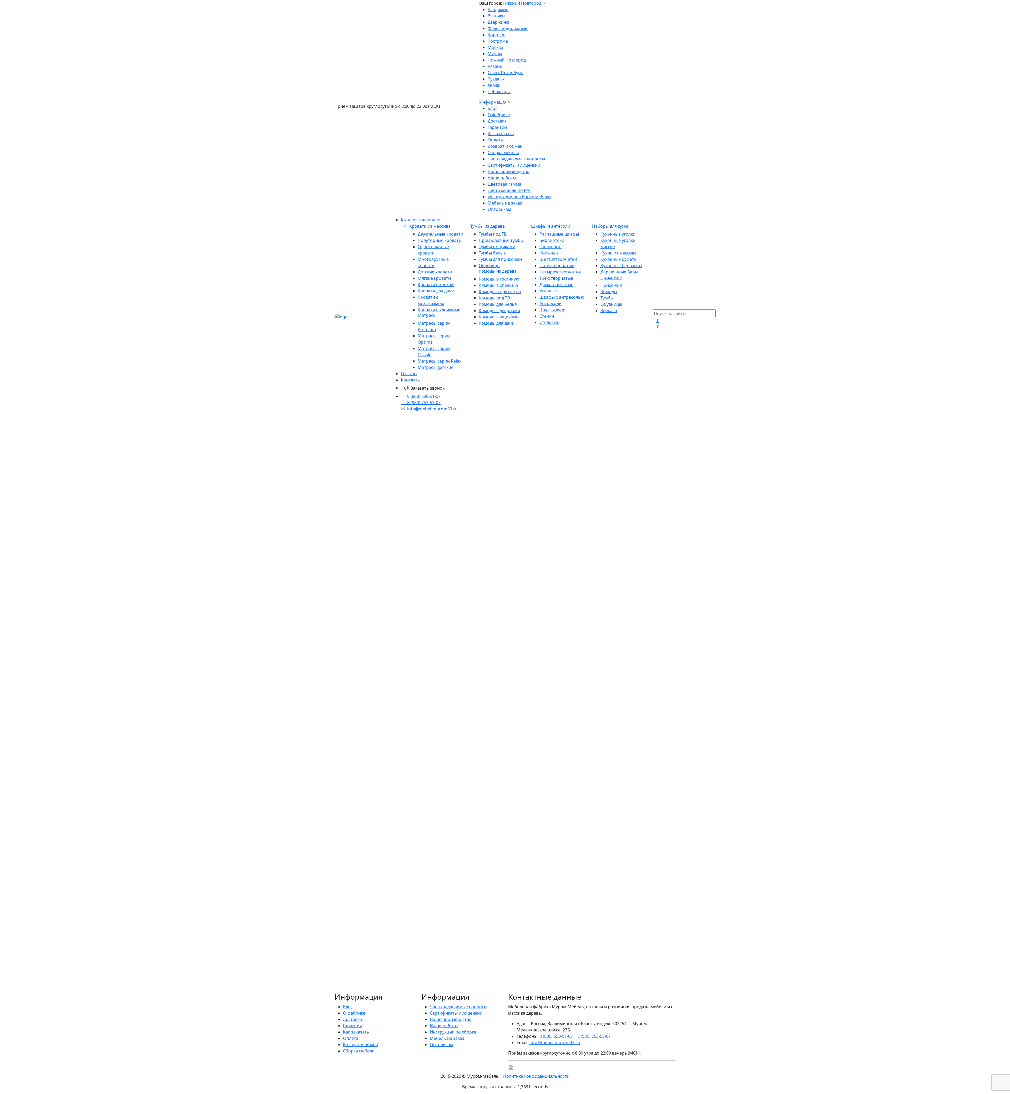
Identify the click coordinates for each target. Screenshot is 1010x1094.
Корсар (370, 894)
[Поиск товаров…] (656, 306)
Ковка (374, 881)
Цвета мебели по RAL (509, 190)
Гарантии (497, 127)
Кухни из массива (618, 253)
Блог (492, 108)
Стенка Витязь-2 (537, 716)
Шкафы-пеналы (367, 575)
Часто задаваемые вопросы (516, 159)
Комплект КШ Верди (457, 583)
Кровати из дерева (363, 525)
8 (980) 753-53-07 (424, 402)
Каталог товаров (418, 220)
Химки (494, 85)
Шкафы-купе (552, 310)
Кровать (343, 799)
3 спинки (382, 856)
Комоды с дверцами (499, 310)
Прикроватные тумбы (501, 240)
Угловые (548, 291)
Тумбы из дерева (487, 226)
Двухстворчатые (556, 284)
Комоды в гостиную (499, 279)
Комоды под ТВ (494, 298)
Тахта (409, 805)
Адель (396, 900)
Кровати (343, 881)
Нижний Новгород (522, 3)
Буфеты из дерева (369, 620)
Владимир (498, 9)
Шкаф (366, 805)
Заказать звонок (428, 388)
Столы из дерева (360, 733)
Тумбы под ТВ (493, 234)
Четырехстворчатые (560, 272)
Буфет (369, 824)
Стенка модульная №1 (635, 746)
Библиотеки (551, 240)
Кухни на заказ (358, 758)
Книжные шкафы (368, 563)
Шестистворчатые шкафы (378, 607)
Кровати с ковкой (436, 284)
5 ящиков (395, 862)
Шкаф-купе (360, 856)
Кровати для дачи (436, 291)
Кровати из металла (363, 531)
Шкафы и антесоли (550, 226)
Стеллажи (549, 322)
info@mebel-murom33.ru (432, 409)
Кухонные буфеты (618, 259)
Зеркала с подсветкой (366, 777)
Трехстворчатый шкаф (379, 830)
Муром (495, 54)
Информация (493, 102)
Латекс (360, 881)
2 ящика (399, 837)
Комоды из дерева (498, 271)
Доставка (497, 121)
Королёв (496, 35)
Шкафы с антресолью (561, 297)
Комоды (608, 291)
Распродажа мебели (364, 752)
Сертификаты (348, 894)
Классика (393, 849)
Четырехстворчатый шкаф (362, 900)
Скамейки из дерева (363, 746)
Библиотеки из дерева (374, 556)
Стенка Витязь (447, 685)
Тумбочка (391, 881)
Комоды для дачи (496, 323)
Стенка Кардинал (626, 607)
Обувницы (489, 265)
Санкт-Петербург (505, 72)
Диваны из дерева (361, 765)
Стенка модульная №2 (461, 740)
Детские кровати (435, 272)
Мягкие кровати (434, 278)
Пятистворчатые (556, 265)
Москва (495, 47)
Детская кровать (391, 875)
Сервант (400, 818)
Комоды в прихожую (500, 291)
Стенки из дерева (369, 639)
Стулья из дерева (361, 739)
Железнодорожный (508, 28)
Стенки (546, 316)
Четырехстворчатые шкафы (380, 594)
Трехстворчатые (556, 278)
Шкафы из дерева (509, 483)
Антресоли (550, 303)
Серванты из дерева (372, 632)
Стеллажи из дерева (372, 664)
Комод (341, 856)
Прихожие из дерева (365, 689)
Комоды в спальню (498, 285)
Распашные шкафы (559, 234)
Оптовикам (499, 209)
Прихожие (611, 277)
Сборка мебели (503, 152)
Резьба (381, 887)
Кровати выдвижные (439, 310)
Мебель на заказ (505, 203)
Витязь (378, 799)
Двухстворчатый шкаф (358, 812)
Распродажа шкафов (372, 683)
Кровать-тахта (387, 805)
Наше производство (508, 171)
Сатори (352, 849)
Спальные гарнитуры (365, 702)
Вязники (496, 16)
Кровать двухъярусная (358, 843)
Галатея (342, 837)
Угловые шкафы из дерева (378, 613)
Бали (340, 830)
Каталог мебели (509, 471)
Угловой (355, 875)
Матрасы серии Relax (439, 361)
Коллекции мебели (363, 695)
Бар (369, 875)
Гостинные (550, 247)
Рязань (495, 66)
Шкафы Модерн (367, 670)
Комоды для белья (498, 304)
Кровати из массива (430, 226)
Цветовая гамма (504, 184)
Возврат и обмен (505, 146)
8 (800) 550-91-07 (424, 396)
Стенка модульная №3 (548, 740)
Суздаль (496, 79)
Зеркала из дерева (362, 771)
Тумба (383, 837)
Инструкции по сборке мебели (519, 197)
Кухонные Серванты (621, 265)
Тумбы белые (492, 253)
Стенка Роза (530, 607)
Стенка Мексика (450, 716)
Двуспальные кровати (440, 234)
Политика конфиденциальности (536, 1076)
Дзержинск (499, 22)
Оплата (495, 140)
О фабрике (499, 115)
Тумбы (607, 298)
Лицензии (345, 887)
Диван (341, 868)
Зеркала (608, 310)
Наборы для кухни (610, 226)
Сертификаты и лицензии (514, 165)
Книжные (549, 253)
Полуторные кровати (439, 240)
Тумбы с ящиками (497, 247)
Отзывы (409, 373)
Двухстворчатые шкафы (376, 582)
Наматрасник (348, 824)
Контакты (411, 380)
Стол (350, 830)
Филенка (357, 868)
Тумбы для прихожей (500, 259)
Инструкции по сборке (453, 1032)
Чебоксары (499, 91)
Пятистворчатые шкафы (376, 601)
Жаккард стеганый (396, 824)
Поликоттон (363, 837)
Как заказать (501, 133)
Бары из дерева (367, 626)
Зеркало (361, 799)
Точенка (364, 887)
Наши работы (502, 178)
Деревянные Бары (619, 272)
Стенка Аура (617, 709)
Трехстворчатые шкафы (376, 588)
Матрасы (427, 315)
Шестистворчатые (558, 259)
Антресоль (372, 849)
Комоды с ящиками (499, 317)
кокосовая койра (367, 862)
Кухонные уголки (617, 234)
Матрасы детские (435, 367)
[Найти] (402, 507)
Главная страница (509, 458)
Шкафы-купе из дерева (374, 569)
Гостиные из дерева (371, 645)
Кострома (498, 41)
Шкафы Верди (365, 676)
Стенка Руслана (623, 583)
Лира (407, 881)
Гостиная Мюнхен (540, 577)
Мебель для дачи (361, 708)
